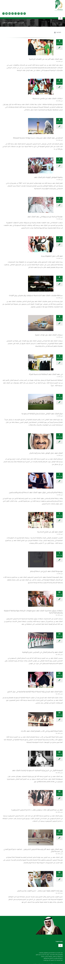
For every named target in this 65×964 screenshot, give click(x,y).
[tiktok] (12, 13)
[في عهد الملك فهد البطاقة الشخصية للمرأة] (40, 362)
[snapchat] (6, 13)
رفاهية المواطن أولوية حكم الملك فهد (42, 161)
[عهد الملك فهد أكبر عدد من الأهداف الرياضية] (40, 47)
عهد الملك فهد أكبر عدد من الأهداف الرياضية (42, 43)
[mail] (15, 13)
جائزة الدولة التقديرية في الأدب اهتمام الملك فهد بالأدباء (42, 715)
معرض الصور (38, 43)
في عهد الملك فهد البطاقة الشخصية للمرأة (42, 358)
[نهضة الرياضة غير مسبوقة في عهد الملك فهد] (40, 205)
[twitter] (24, 13)
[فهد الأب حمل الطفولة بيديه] (40, 244)
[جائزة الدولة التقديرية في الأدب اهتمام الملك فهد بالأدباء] (40, 719)
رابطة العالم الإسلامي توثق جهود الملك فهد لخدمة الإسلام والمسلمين (42, 475)
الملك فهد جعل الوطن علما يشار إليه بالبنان (42, 437)
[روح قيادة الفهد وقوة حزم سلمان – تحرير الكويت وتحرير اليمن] (40, 879)
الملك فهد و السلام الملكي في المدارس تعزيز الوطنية (42, 636)
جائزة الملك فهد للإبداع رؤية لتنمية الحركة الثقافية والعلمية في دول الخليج (42, 674)
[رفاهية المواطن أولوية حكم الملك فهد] (40, 165)
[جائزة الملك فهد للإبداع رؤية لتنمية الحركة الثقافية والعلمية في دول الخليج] (40, 680)
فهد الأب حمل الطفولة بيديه (42, 241)
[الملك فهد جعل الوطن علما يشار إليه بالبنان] (40, 441)
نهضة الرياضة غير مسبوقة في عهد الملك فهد (42, 200)
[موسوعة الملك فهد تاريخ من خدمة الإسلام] (40, 559)
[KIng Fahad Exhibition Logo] (59, 1)
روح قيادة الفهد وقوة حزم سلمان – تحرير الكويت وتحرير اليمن (42, 874)
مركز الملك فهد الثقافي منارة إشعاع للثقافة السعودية (42, 397)
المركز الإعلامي (12, 23)
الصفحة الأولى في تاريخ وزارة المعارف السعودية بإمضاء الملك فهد (42, 754)
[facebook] (18, 13)
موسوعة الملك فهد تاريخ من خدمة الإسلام (42, 555)
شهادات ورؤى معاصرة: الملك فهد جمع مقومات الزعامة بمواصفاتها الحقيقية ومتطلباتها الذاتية (42, 593)
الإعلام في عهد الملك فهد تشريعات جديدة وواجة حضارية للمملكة (42, 122)
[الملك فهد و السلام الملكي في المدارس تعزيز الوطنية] (40, 640)
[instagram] (21, 13)
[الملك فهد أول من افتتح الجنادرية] (40, 520)
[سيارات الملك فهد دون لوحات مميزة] (40, 323)
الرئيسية (21, 23)
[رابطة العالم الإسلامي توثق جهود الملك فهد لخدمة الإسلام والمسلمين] (40, 481)
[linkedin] (9, 13)
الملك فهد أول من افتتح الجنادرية (42, 517)
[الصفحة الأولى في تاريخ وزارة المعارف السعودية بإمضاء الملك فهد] (40, 759)
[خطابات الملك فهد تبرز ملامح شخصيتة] (40, 87)
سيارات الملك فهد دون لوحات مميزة (42, 320)
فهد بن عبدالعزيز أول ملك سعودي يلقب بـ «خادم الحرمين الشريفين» (42, 794)
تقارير (37, 51)
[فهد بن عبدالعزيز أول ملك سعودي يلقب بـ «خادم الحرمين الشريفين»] (40, 798)
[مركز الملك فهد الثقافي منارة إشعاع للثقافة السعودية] (40, 402)
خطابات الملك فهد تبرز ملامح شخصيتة (42, 82)
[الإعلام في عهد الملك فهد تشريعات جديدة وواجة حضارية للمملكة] (40, 126)
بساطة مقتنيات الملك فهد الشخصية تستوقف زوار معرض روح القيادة (36, 296)
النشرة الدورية (42, 51)
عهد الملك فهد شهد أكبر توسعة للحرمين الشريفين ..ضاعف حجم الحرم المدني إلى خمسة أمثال (42, 832)
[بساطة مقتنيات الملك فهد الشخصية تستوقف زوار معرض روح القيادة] (40, 284)
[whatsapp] (3, 13)
